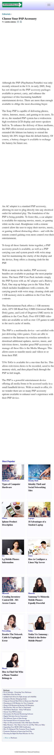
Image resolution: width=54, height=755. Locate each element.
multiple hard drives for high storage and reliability (20, 696)
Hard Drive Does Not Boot (12, 694)
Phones (4, 668)
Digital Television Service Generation (15, 716)
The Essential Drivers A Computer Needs (16, 720)
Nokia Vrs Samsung (37, 634)
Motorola (31, 593)
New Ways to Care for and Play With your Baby (29, 725)
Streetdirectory (23, 752)
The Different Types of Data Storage (15, 718)
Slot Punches (8, 707)
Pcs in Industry (8, 692)
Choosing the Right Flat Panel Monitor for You (19, 733)
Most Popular (8, 461)
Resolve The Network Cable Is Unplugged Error (12, 637)
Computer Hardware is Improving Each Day (18, 731)
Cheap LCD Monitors (10, 705)
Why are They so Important (21, 707)
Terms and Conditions (33, 752)
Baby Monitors (8, 725)
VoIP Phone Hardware (11, 709)
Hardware (5, 481)
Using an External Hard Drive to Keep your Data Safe (21, 701)
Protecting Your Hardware (23, 692)
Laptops (31, 518)
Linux (30, 556)
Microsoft (5, 593)
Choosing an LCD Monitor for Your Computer (19, 703)
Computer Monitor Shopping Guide (15, 699)
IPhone (4, 518)
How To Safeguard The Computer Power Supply (19, 729)
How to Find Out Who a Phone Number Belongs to (12, 675)
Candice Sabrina (10, 21)
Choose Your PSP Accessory (19, 18)
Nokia (30, 631)
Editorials (6, 14)
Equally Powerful (36, 603)
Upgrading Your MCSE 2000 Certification (17, 727)
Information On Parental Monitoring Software (18, 714)
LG (3, 556)
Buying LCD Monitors (26, 705)
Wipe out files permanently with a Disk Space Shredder (21, 722)
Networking (6, 631)
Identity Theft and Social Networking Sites (37, 487)
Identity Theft (33, 481)
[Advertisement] (27, 53)
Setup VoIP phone (25, 709)
